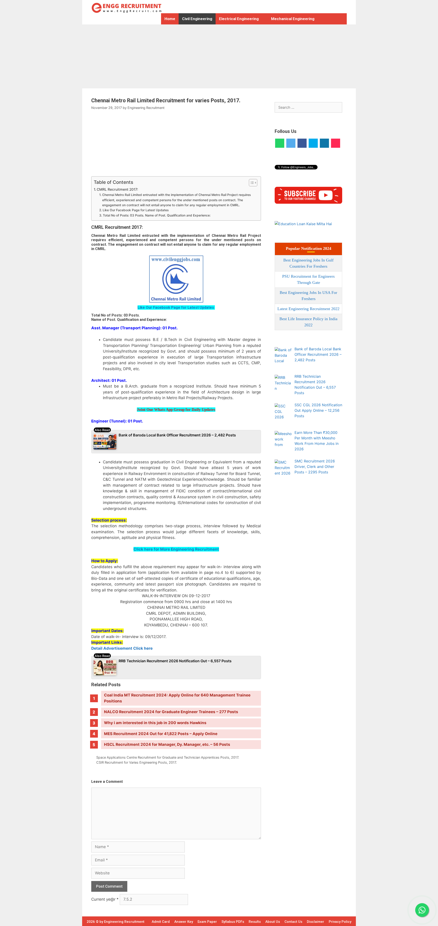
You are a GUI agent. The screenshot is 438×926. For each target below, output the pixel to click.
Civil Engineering (197, 18)
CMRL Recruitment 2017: (117, 189)
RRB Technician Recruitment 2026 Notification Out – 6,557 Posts (175, 661)
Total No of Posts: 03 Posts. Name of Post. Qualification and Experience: (157, 215)
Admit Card (161, 922)
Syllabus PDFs (233, 922)
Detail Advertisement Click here (122, 648)
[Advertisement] (137, 56)
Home (169, 18)
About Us (272, 922)
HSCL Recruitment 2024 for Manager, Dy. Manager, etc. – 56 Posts (167, 744)
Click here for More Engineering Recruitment (176, 549)
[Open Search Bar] (329, 18)
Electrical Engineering (239, 18)
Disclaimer (315, 922)
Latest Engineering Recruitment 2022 (308, 308)
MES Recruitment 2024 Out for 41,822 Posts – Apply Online (160, 733)
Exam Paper (207, 922)
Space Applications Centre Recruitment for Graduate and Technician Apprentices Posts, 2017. (167, 757)
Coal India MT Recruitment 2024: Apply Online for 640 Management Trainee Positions (177, 698)
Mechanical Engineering (292, 18)
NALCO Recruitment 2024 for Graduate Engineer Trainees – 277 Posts (171, 712)
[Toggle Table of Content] (250, 183)
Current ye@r (105, 899)
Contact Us (293, 922)
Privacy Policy (340, 922)
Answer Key (183, 922)
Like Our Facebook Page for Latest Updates (136, 210)
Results (255, 922)
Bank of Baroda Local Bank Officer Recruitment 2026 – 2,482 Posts (177, 435)
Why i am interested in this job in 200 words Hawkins (155, 722)
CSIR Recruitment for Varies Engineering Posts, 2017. (136, 762)
